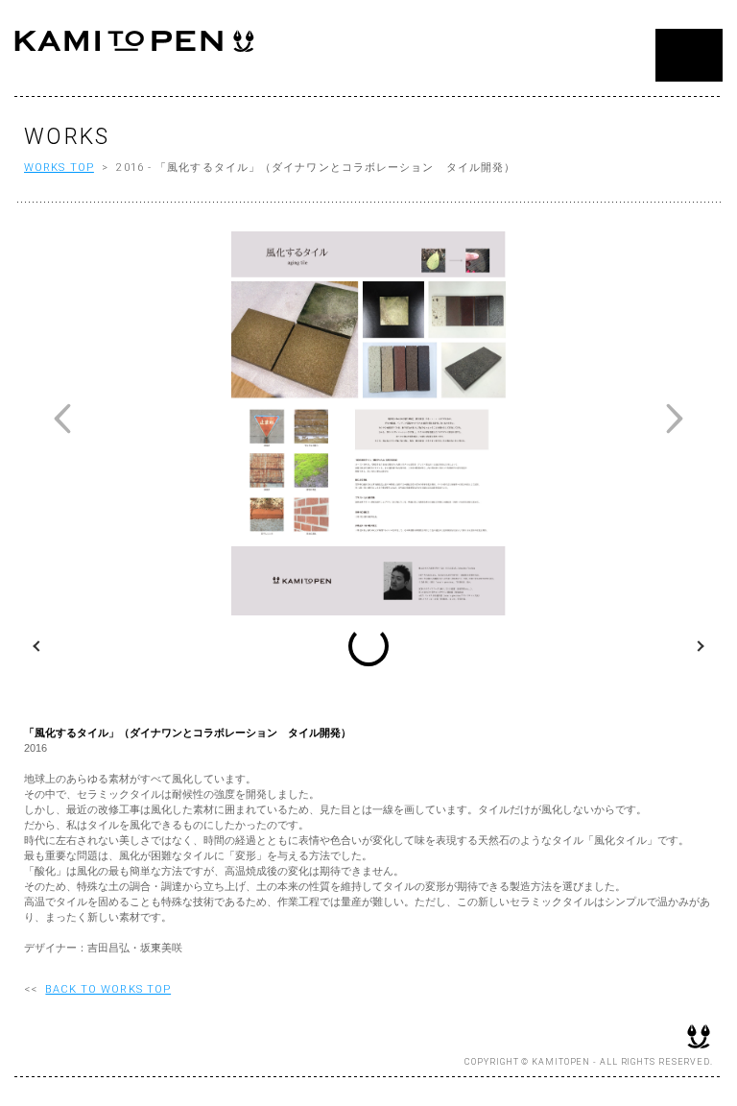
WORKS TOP (59, 167)
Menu (689, 55)
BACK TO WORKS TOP (108, 989)
